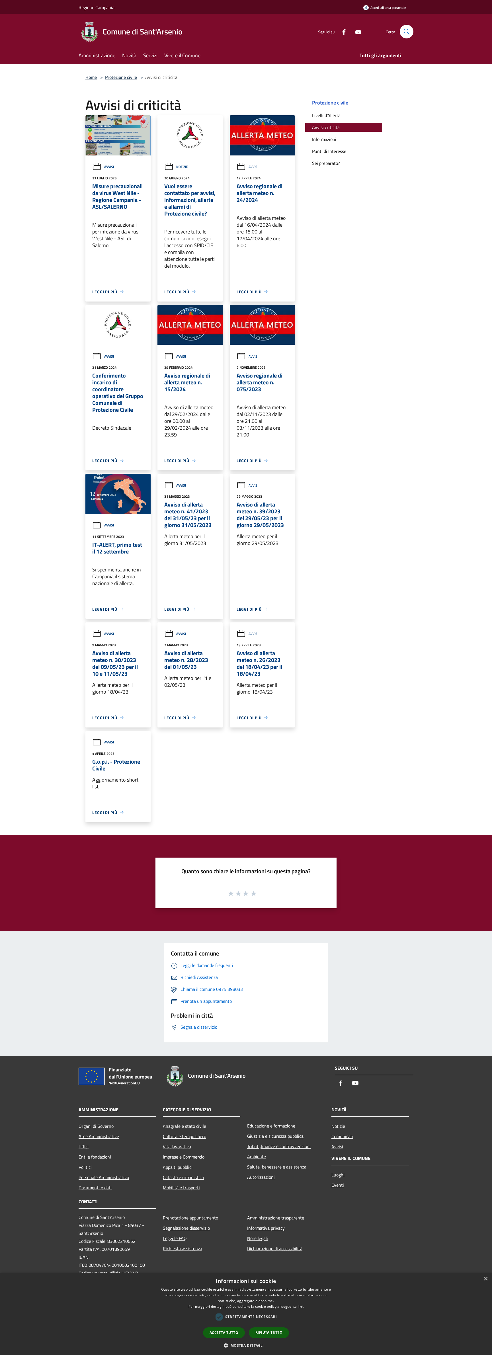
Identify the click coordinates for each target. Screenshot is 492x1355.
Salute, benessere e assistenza (276, 1166)
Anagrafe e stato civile (184, 1126)
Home (91, 77)
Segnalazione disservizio (186, 1228)
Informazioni (324, 139)
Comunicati (342, 1136)
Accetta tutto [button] (224, 1332)
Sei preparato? (326, 163)
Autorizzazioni (261, 1177)
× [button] (485, 1279)
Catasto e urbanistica (183, 1177)
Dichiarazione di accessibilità (274, 1248)
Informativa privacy (266, 1228)
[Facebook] (341, 31)
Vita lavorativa (177, 1146)
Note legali (257, 1238)
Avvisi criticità (326, 127)
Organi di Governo (96, 1126)
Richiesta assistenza (182, 1248)
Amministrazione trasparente (275, 1217)
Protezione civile (121, 77)
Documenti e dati (95, 1187)
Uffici (84, 1146)
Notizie (182, 166)
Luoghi (338, 1174)
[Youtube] (356, 31)
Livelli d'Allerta (326, 115)
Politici (85, 1167)
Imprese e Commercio (183, 1156)
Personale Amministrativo (104, 1177)
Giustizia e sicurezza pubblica (275, 1136)
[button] (246, 1345)
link (301, 1306)
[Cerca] (406, 31)
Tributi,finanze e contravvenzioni (279, 1146)
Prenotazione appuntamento (190, 1217)
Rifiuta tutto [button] (268, 1332)
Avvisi (109, 166)
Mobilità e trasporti (181, 1187)
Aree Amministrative (99, 1136)
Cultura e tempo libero (184, 1136)
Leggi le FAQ (175, 1238)
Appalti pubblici (177, 1167)
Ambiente (256, 1156)
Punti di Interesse (329, 151)
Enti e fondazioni (95, 1156)
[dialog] (246, 1314)
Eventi (337, 1185)
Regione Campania (96, 7)
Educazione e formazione (271, 1125)
